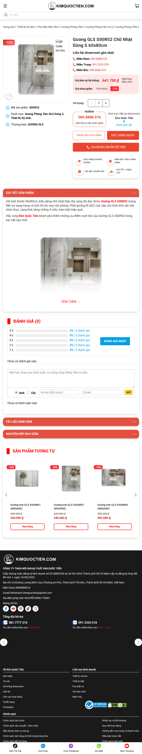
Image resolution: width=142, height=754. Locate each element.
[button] (3, 642)
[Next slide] (135, 495)
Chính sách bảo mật (112, 741)
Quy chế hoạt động (111, 725)
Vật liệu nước (79, 691)
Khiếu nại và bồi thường (114, 720)
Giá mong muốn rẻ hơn (108, 147)
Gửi (128, 392)
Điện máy (77, 697)
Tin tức (6, 681)
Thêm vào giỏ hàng (89, 135)
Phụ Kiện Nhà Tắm (48, 26)
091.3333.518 (100, 64)
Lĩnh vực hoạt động (12, 697)
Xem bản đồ (124, 125)
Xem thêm (68, 301)
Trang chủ (8, 26)
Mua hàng (27, 526)
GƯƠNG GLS (35, 124)
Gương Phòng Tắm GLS (99, 26)
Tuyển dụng (9, 702)
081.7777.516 (18, 622)
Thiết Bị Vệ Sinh (26, 26)
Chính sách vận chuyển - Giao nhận (20, 725)
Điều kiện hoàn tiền (111, 736)
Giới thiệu (7, 676)
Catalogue (8, 707)
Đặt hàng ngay (123, 135)
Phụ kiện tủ (78, 686)
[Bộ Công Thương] (96, 705)
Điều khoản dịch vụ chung (16, 731)
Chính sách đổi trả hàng (15, 741)
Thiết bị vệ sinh (79, 676)
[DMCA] (117, 705)
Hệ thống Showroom (13, 686)
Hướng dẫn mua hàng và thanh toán (120, 731)
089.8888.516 (99, 58)
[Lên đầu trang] (135, 735)
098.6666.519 (98, 70)
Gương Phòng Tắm (72, 26)
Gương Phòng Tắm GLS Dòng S (44, 114)
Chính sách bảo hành (13, 720)
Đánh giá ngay (115, 341)
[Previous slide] (6, 495)
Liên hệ (6, 691)
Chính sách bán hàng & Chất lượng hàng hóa (25, 736)
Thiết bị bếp (78, 681)
